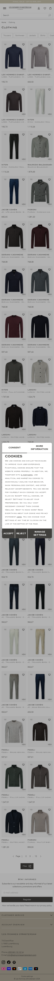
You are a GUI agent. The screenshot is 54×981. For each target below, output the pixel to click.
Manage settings (40, 533)
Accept (8, 533)
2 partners (27, 475)
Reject (21, 533)
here (19, 517)
